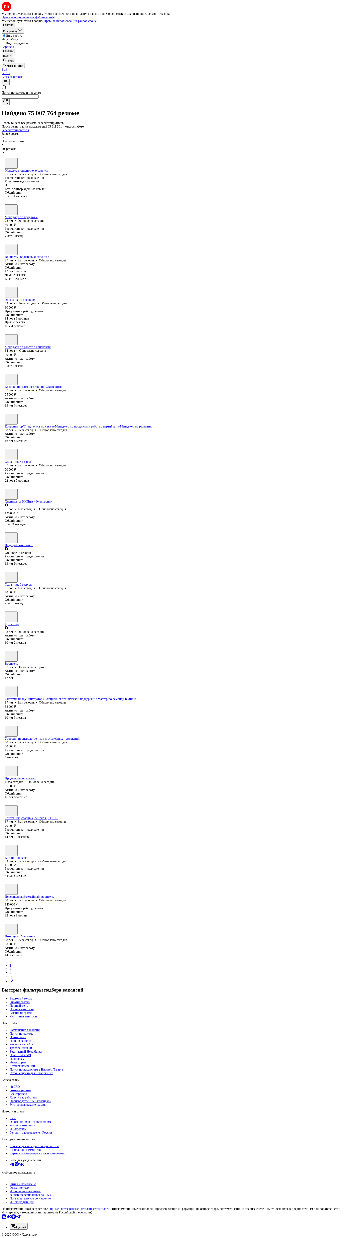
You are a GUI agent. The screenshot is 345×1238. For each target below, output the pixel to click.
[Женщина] (11, 163)
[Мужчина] (11, 209)
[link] (8, 60)
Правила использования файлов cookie (70, 21)
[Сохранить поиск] (6, 102)
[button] (6, 69)
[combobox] (20, 96)
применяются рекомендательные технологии (80, 1208)
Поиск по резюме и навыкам (21, 92)
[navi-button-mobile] (6, 82)
